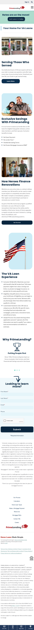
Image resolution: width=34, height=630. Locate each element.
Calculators (17, 501)
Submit (17, 429)
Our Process (16, 497)
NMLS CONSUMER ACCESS (21, 540)
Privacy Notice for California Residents (11, 553)
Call (13, 628)
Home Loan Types (17, 505)
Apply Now (21, 628)
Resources (17, 511)
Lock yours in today (16, 19)
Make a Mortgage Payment (16, 508)
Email (3, 405)
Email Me (4, 628)
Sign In (27, 2)
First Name (4, 391)
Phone (3, 411)
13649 (6, 543)
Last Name (4, 398)
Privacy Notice (28, 551)
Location (31, 628)
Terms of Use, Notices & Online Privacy (11, 549)
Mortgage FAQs (16, 515)
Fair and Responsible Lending (16, 551)
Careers (17, 522)
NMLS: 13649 (15, 605)
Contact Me (17, 519)
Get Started (17, 222)
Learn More (11, 81)
